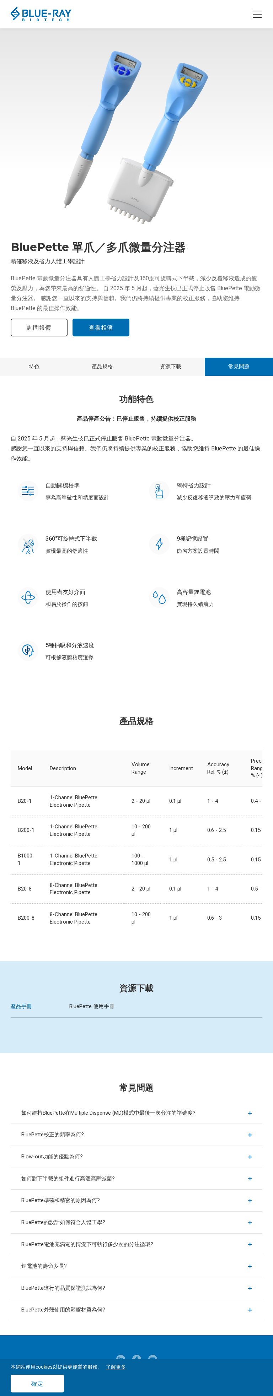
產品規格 (102, 366)
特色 (34, 366)
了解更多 (116, 1367)
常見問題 (239, 366)
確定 (37, 1383)
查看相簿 (101, 327)
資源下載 (170, 366)
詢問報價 (39, 327)
